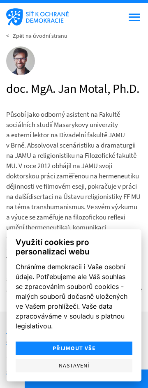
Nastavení (74, 365)
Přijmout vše (74, 348)
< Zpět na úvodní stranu (36, 35)
